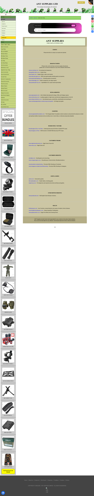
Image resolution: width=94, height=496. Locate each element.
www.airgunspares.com (34, 95)
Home (25, 480)
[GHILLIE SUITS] (8, 276)
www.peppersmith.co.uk (34, 212)
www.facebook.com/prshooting (36, 164)
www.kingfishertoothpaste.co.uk (36, 210)
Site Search (4, 28)
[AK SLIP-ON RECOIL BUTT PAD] (8, 413)
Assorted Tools (4, 76)
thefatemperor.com (33, 208)
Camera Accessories (5, 99)
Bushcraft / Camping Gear (6, 79)
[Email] (92, 29)
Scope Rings (3, 49)
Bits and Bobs (3, 104)
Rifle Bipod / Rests (4, 56)
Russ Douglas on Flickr (34, 130)
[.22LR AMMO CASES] (8, 224)
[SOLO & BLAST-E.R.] (8, 259)
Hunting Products (4, 88)
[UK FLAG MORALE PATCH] (8, 379)
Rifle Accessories (4, 90)
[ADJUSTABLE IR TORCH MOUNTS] (8, 362)
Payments (3, 30)
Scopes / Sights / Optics (5, 44)
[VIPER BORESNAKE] (8, 465)
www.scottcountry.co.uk (34, 97)
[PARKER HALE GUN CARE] (8, 345)
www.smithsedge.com (34, 80)
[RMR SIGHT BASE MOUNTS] (8, 431)
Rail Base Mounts (4, 53)
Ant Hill (31, 17)
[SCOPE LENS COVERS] (8, 173)
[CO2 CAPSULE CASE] (8, 207)
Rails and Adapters (4, 51)
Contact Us (36, 480)
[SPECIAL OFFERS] (8, 121)
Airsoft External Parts (5, 74)
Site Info (35, 17)
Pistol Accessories (4, 83)
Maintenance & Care (5, 67)
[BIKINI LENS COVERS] (8, 293)
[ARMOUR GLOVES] (8, 310)
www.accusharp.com (33, 70)
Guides (2, 42)
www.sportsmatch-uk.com (34, 82)
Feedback (56, 480)
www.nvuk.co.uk (32, 145)
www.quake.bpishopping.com (35, 78)
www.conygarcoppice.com (35, 160)
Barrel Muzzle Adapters (5, 95)
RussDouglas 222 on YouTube (36, 128)
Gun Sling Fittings (4, 62)
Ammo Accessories (4, 72)
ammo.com (31, 178)
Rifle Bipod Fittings (4, 58)
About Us (3, 21)
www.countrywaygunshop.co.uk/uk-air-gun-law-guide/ (41, 101)
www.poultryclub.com (33, 195)
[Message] (92, 24)
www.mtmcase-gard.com (34, 76)
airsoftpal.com (32, 158)
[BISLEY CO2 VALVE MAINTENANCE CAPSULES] (8, 448)
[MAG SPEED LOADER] (8, 242)
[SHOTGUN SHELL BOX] (8, 156)
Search (73, 25)
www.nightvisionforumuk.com (35, 143)
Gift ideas (3, 102)
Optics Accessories (4, 46)
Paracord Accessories (5, 81)
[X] (92, 18)
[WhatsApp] (92, 26)
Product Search (4, 26)
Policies (3, 39)
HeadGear (3, 97)
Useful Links (4, 37)
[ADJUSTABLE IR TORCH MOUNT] (8, 190)
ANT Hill (3, 17)
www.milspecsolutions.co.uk (35, 99)
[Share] (92, 31)
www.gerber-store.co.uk (34, 72)
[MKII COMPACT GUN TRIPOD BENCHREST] (8, 396)
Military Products (4, 86)
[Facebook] (92, 16)
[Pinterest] (92, 21)
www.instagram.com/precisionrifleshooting (38, 166)
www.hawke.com (32, 74)
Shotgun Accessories (5, 92)
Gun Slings (3, 60)
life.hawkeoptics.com (33, 180)
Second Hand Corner (5, 106)
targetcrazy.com (32, 183)
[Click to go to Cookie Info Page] (90, 4)
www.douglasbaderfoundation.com (37, 113)
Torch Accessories (4, 65)
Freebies (3, 35)
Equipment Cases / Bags (5, 69)
